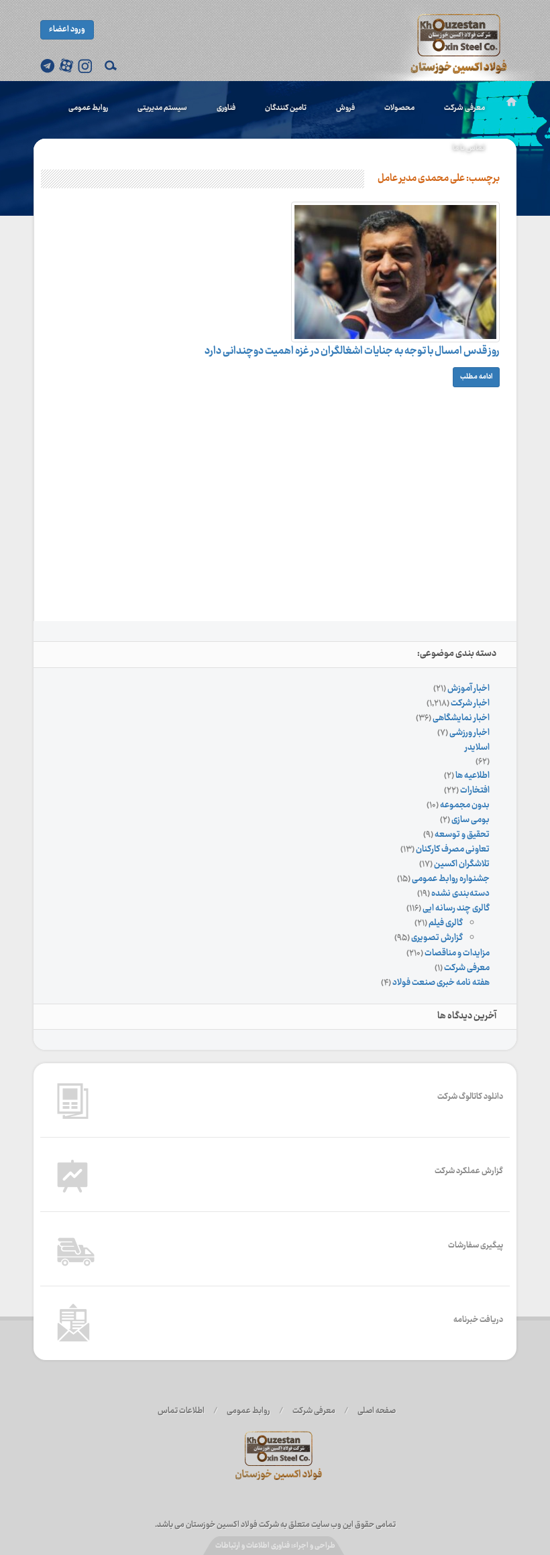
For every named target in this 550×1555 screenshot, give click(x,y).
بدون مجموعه (465, 805)
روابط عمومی (88, 108)
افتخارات (475, 791)
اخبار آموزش (468, 689)
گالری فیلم (446, 923)
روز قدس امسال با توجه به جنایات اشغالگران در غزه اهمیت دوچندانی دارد (352, 351)
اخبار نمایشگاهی (461, 718)
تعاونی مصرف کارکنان (453, 849)
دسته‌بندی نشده (460, 894)
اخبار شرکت (470, 703)
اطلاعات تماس (181, 1411)
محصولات (399, 108)
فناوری (226, 108)
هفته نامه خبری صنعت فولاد (441, 983)
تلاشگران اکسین (462, 864)
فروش (345, 108)
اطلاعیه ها (472, 776)
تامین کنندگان (286, 108)
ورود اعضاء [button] (67, 29)
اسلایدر (477, 747)
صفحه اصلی (377, 1411)
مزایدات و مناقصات (457, 953)
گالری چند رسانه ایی (456, 908)
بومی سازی (470, 820)
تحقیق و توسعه (462, 835)
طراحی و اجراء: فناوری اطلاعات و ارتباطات (275, 1546)
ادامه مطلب (476, 376)
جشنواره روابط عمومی (451, 879)
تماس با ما (469, 148)
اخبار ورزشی (469, 733)
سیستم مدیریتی (162, 108)
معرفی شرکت (464, 108)
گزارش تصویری (437, 938)
